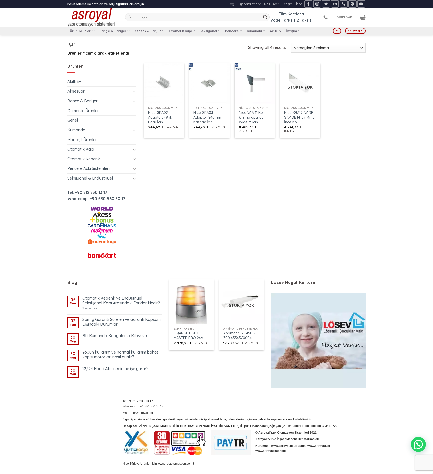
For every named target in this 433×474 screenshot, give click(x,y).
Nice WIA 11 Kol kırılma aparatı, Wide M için (251, 117)
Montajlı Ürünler (82, 139)
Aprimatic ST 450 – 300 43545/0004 (239, 335)
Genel (72, 120)
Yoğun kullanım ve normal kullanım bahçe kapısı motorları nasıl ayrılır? (120, 354)
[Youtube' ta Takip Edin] (361, 3)
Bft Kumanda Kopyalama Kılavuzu (114, 335)
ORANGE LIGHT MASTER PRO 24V (188, 335)
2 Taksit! (304, 20)
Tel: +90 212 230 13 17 (87, 192)
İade (299, 4)
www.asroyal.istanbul (270, 451)
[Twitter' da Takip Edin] (326, 3)
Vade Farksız (283, 20)
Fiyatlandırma (247, 4)
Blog (230, 4)
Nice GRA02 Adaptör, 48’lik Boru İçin (160, 117)
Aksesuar (76, 91)
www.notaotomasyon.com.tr (176, 463)
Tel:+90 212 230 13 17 (138, 401)
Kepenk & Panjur (147, 31)
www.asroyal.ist (318, 446)
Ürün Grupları (80, 31)
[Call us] (344, 3)
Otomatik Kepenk (83, 158)
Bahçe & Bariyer (112, 31)
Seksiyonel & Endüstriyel (90, 178)
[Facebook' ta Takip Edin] (308, 3)
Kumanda (254, 31)
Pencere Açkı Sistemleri (88, 168)
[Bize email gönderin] (335, 3)
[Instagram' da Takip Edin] (317, 3)
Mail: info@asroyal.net (138, 413)
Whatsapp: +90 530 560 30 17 (96, 198)
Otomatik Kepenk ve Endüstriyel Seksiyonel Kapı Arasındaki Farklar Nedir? (121, 300)
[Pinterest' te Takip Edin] (352, 3)
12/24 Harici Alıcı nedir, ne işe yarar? (115, 368)
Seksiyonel (208, 31)
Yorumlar (89, 308)
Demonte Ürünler (83, 110)
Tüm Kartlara (291, 13)
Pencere (232, 31)
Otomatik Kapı (180, 31)
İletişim (288, 4)
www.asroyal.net (283, 446)
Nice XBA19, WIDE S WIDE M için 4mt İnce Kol (299, 117)
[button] (418, 444)
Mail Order (271, 4)
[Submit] (265, 17)
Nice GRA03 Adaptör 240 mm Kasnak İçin (207, 117)
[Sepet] (363, 17)
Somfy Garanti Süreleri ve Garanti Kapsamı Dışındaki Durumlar (121, 322)
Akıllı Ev (275, 31)
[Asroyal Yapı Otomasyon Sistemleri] (92, 17)
